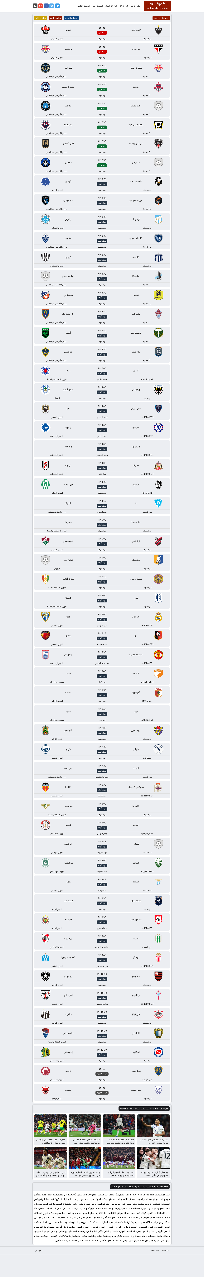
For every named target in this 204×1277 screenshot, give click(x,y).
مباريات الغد (98, 6)
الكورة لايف (38, 1250)
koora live (123, 6)
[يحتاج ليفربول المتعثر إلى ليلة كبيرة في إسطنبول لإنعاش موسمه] (85, 1158)
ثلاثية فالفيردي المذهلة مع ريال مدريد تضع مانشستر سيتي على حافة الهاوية (86, 1142)
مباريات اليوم (111, 6)
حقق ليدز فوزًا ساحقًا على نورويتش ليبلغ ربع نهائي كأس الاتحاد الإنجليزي (51, 1142)
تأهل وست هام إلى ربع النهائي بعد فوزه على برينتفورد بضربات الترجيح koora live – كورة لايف (121, 1175)
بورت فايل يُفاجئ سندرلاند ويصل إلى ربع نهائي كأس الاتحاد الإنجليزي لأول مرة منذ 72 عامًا (154, 1175)
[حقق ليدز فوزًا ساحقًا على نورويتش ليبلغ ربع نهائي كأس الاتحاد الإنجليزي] (50, 1125)
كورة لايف (135, 6)
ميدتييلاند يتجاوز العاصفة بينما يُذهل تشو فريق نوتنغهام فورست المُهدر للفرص (120, 1142)
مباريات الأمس (83, 6)
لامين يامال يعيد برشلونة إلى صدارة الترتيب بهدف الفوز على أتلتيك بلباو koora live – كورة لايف (51, 1175)
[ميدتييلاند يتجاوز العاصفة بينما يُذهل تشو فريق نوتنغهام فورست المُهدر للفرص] (119, 1125)
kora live (165, 1250)
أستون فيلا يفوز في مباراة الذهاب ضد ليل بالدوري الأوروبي (154, 1141)
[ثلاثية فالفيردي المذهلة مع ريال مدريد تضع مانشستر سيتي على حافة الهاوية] (85, 1125)
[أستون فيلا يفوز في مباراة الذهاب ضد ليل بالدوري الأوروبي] (153, 1125)
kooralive (155, 1250)
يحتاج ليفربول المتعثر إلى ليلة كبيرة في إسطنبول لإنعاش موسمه (85, 1174)
